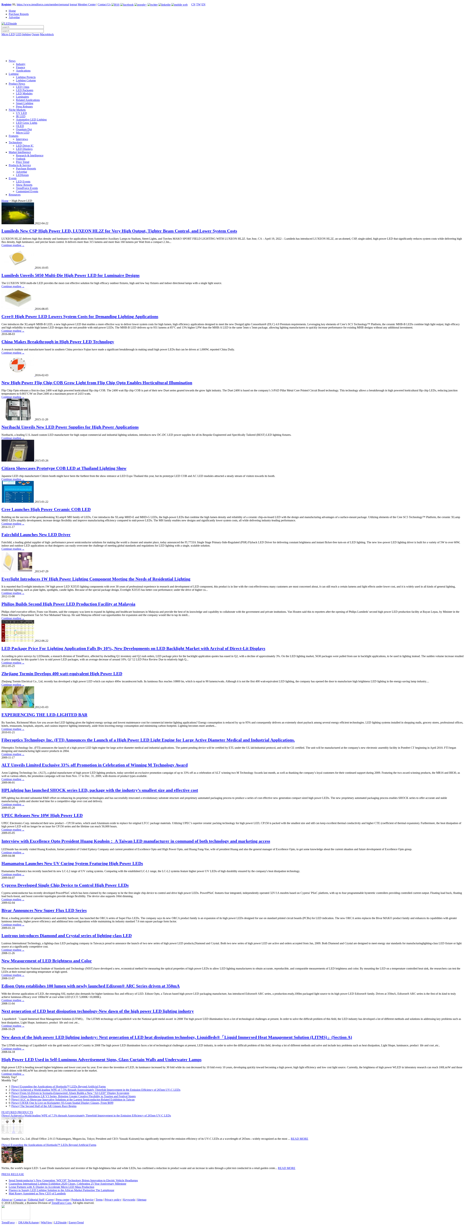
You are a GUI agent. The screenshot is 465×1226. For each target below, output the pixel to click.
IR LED (20, 116)
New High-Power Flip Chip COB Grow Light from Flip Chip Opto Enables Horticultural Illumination (96, 382)
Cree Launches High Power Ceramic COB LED (46, 509)
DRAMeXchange (28, 1222)
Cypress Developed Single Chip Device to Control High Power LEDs (65, 885)
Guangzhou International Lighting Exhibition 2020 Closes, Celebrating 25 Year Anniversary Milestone (67, 1183)
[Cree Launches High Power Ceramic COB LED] (18, 501)
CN (193, 4)
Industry (20, 64)
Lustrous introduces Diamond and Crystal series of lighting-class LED (66, 935)
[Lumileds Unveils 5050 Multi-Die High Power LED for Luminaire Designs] (18, 267)
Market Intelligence (20, 152)
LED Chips (22, 86)
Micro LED (8, 34)
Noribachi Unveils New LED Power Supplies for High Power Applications (70, 427)
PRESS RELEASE (12, 1174)
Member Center (87, 4)
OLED (20, 126)
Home (12, 10)
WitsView (46, 1222)
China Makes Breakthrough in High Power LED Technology (57, 341)
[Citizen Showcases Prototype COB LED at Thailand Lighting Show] (18, 460)
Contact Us (104, 4)
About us (6, 1199)
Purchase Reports (19, 14)
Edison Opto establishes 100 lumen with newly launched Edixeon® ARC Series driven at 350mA (90, 986)
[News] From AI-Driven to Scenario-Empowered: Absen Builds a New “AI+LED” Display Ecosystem (70, 1093)
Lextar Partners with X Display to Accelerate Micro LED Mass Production (51, 1186)
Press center (62, 1199)
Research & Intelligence (29, 155)
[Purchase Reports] (232, 38)
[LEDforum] (232, 53)
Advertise (14, 17)
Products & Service (20, 165)
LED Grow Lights (26, 122)
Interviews (22, 139)
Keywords (129, 1199)
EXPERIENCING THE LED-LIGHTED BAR (44, 714)
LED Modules (24, 93)
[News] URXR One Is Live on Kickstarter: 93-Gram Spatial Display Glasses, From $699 (62, 1102)
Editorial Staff (36, 1199)
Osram (35, 34)
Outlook (20, 158)
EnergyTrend (76, 1222)
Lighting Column (26, 80)
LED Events (23, 181)
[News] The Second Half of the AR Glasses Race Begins (43, 1106)
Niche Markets (17, 109)
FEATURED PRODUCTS (17, 1112)
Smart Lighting (24, 103)
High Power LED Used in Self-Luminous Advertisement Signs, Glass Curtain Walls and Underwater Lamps (101, 1059)
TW (198, 4)
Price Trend (22, 162)
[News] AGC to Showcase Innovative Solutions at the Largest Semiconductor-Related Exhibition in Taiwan (73, 1099)
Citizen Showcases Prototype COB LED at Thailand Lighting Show (63, 468)
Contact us (20, 1199)
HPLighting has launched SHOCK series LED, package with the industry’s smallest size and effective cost (99, 790)
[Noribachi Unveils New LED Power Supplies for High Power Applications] (18, 419)
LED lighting (23, 34)
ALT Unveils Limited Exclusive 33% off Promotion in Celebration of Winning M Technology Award (94, 765)
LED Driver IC (25, 145)
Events (13, 178)
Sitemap (141, 1199)
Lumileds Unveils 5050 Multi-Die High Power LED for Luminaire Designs (70, 275)
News (12, 60)
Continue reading (12, 245)
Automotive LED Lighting (31, 119)
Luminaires (22, 96)
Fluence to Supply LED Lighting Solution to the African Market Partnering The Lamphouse (61, 1190)
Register (6, 4)
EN (203, 4)
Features (13, 135)
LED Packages (24, 90)
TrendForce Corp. (61, 1202)
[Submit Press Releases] (232, 48)
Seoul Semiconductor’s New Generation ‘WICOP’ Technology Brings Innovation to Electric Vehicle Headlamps (73, 1180)
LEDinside (60, 1222)
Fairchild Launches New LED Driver (36, 534)
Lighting (14, 73)
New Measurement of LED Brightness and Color (46, 960)
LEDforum (22, 175)
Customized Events (27, 191)
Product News (17, 83)
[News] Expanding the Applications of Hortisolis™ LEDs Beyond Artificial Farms (58, 1086)
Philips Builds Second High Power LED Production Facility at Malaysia (68, 604)
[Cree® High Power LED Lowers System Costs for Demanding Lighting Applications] (18, 308)
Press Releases (24, 106)
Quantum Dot (24, 129)
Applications (23, 70)
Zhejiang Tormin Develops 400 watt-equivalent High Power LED (61, 673)
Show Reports (24, 184)
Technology (15, 142)
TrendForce (8, 1222)
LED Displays (24, 148)
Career (50, 1199)
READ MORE (299, 1138)
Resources (15, 194)
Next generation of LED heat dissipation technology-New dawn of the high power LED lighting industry (97, 1011)
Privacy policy (113, 1199)
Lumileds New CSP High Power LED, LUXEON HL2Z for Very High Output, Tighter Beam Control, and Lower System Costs (119, 231)
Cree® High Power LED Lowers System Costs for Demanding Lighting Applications (79, 316)
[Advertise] (232, 43)
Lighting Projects (26, 77)
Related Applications (28, 100)
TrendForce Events (27, 188)
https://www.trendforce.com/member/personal (43, 4)
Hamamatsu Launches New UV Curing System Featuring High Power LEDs (72, 863)
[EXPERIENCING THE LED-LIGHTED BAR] (18, 707)
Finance (20, 67)
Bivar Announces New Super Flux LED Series (44, 910)
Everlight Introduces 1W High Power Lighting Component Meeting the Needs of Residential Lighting (95, 579)
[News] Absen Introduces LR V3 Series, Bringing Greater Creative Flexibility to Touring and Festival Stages (73, 1096)
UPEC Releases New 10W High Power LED (42, 815)
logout (73, 4)
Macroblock (47, 34)
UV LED (21, 113)
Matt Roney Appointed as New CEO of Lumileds (37, 1193)
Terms (99, 1199)
